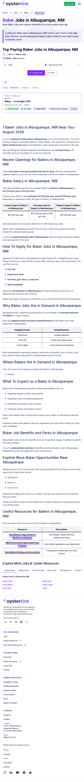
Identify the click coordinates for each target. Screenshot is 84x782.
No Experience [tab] (65, 570)
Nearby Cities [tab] (23, 570)
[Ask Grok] (16, 622)
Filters (52, 73)
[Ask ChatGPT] (21, 622)
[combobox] (22, 65)
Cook (44, 588)
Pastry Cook (47, 584)
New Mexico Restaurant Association (22, 552)
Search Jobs (38, 73)
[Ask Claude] (5, 622)
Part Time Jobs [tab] (38, 570)
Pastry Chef (7, 581)
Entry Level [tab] (52, 570)
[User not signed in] (79, 4)
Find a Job (70, 4)
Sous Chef (7, 588)
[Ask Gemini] (11, 622)
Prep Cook (46, 581)
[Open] (38, 65)
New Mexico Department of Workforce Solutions (22, 536)
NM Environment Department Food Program (22, 544)
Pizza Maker (8, 584)
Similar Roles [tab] (9, 570)
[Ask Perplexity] (26, 622)
